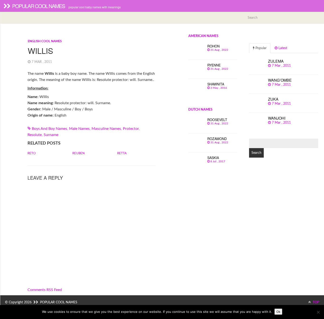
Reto (32, 153)
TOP (315, 302)
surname (51, 135)
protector (131, 129)
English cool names (45, 41)
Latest (282, 48)
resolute (35, 135)
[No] (318, 312)
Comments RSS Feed (45, 290)
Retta (122, 153)
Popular (261, 48)
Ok (278, 312)
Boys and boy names (49, 129)
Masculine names (106, 129)
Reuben (78, 153)
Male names (79, 129)
